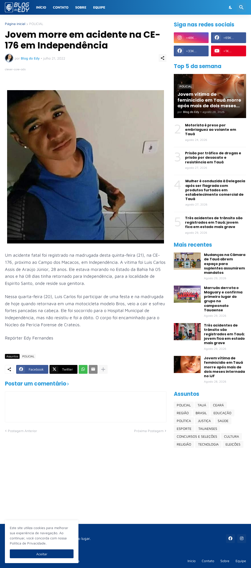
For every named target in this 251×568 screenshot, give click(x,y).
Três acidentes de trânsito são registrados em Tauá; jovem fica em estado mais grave (214, 222)
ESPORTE (184, 428)
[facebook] (230, 538)
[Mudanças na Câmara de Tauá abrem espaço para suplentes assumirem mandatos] (187, 261)
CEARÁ (218, 405)
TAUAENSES (207, 428)
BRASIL (201, 413)
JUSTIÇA (204, 421)
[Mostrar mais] (103, 369)
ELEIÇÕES (233, 444)
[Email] (93, 369)
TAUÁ (202, 405)
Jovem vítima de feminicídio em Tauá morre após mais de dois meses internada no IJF (224, 367)
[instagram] (241, 538)
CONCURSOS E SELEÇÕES (197, 436)
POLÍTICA (184, 421)
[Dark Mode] (230, 7)
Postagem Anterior (22, 431)
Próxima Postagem (148, 431)
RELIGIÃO (184, 444)
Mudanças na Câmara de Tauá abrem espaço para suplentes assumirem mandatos (224, 264)
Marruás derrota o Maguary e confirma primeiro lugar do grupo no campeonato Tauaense (223, 299)
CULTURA (231, 436)
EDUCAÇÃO (222, 413)
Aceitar (41, 554)
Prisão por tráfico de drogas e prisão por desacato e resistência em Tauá (213, 157)
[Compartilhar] (162, 58)
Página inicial (15, 24)
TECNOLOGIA (208, 444)
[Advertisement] (210, 485)
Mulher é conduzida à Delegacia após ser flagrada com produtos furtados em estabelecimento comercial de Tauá (215, 190)
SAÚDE (223, 421)
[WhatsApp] (83, 369)
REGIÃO (183, 413)
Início (41, 7)
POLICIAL (36, 24)
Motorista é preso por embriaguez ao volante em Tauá (210, 129)
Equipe (99, 7)
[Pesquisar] (241, 7)
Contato (60, 7)
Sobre (80, 7)
